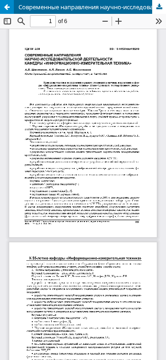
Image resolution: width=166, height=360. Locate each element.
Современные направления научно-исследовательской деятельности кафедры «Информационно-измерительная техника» (92, 7)
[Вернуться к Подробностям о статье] (7, 7)
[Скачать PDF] (159, 7)
